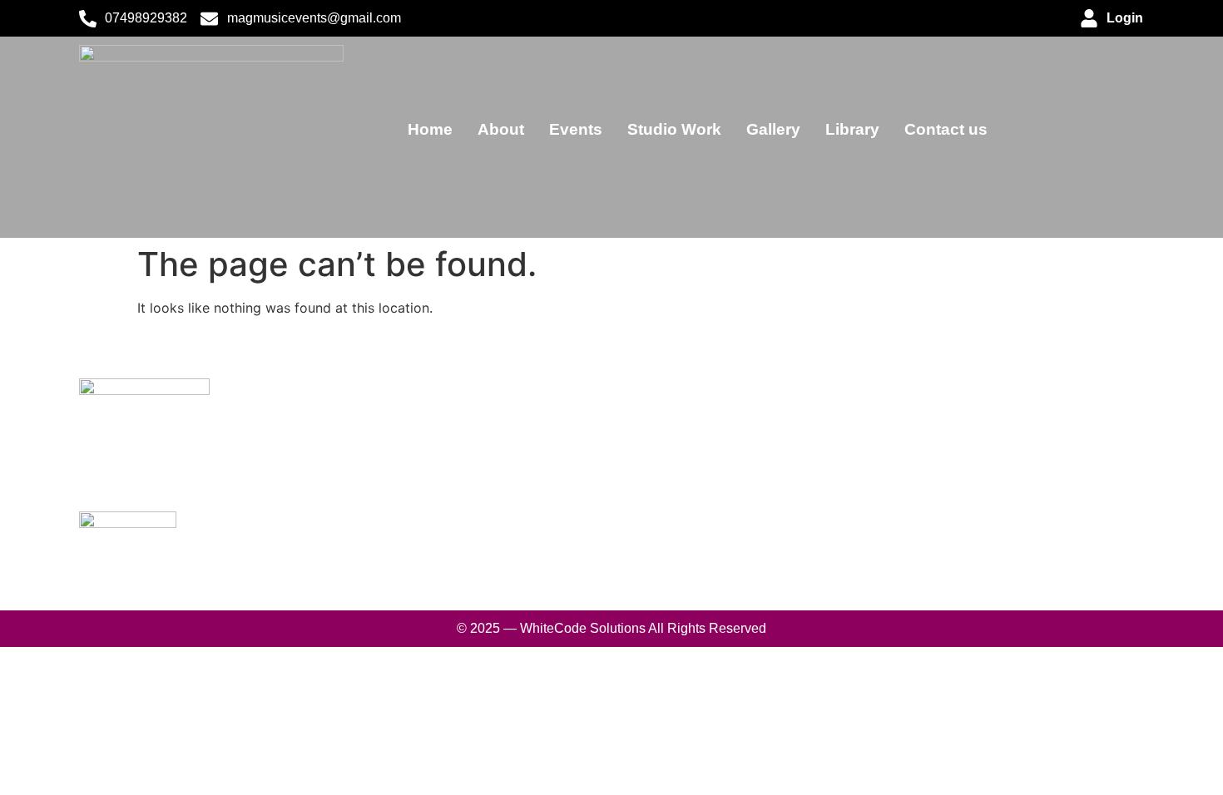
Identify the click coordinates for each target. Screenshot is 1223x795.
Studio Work (674, 129)
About (501, 129)
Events (575, 129)
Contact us (946, 129)
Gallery (773, 129)
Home (430, 129)
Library (852, 129)
